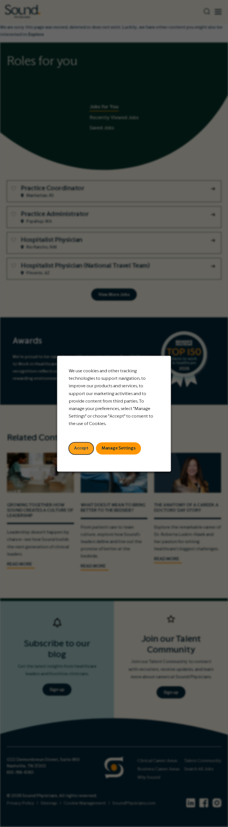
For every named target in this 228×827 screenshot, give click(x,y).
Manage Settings (118, 448)
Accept (81, 448)
